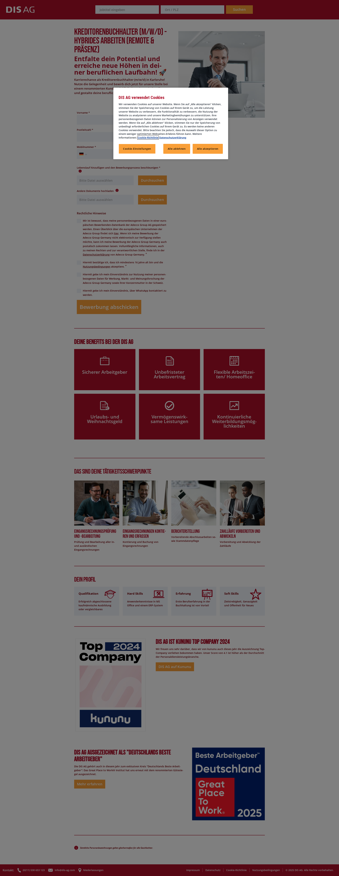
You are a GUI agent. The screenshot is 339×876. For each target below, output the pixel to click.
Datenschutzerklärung (172, 137)
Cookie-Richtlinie (148, 137)
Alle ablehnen (177, 148)
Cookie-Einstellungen (137, 148)
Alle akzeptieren (207, 148)
